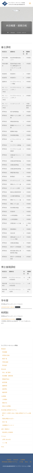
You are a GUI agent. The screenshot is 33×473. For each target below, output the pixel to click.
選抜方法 (4, 403)
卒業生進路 (5, 362)
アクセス (3, 436)
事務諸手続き (5, 379)
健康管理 (4, 385)
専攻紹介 (3, 349)
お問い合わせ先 (6, 439)
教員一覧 (4, 358)
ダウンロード (17, 307)
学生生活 (13, 32)
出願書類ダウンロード (8, 425)
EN (30, 462)
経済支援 (4, 382)
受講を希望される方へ (8, 418)
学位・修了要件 (6, 372)
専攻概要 (4, 352)
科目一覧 (4, 422)
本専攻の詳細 (5, 355)
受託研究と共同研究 (7, 432)
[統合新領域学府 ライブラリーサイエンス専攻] (13, 3)
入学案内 (4, 399)
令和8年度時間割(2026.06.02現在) (8, 319)
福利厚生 (4, 389)
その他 (21, 462)
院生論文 (4, 365)
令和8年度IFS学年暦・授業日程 (7, 307)
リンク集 (4, 443)
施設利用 (4, 392)
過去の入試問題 (6, 406)
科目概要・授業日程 (7, 376)
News (2, 446)
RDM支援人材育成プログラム (9, 410)
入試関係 (3, 396)
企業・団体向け (5, 429)
